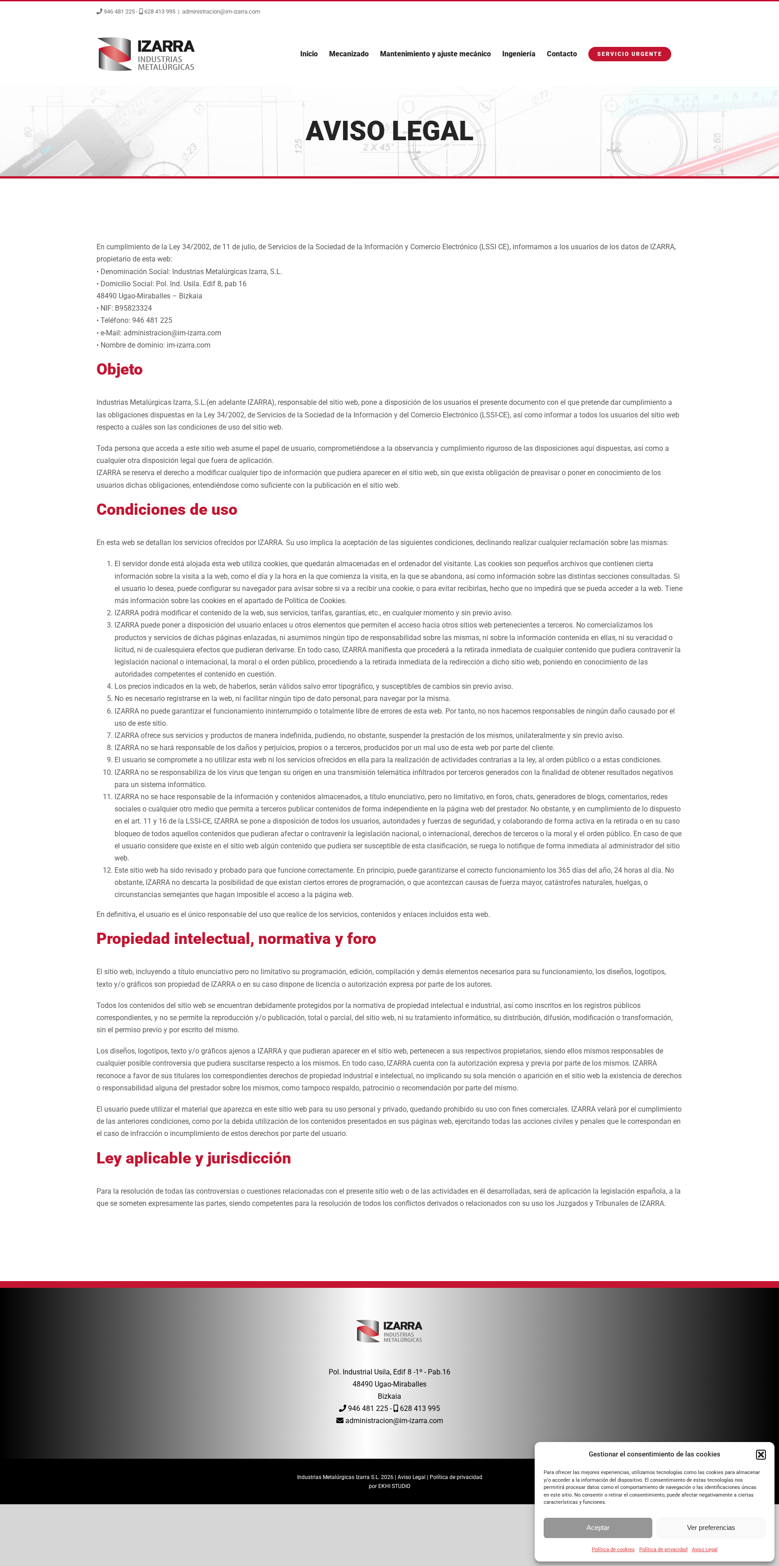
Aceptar (598, 1527)
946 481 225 (118, 11)
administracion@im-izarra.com (221, 11)
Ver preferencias (711, 1527)
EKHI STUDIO (394, 1486)
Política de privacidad (663, 1549)
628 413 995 (159, 11)
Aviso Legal (705, 1549)
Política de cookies (613, 1549)
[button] (760, 1454)
